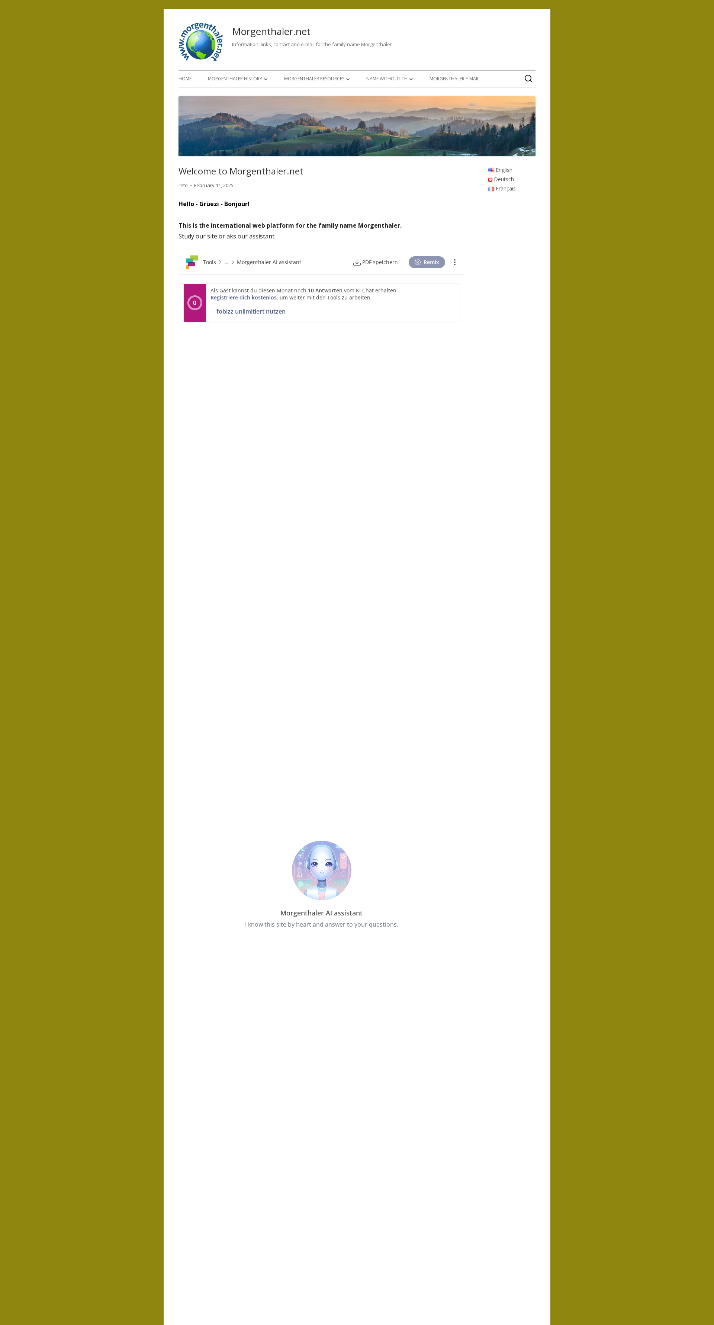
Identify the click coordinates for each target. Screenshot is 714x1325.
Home (185, 79)
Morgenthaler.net (271, 31)
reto (183, 185)
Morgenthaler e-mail (454, 79)
